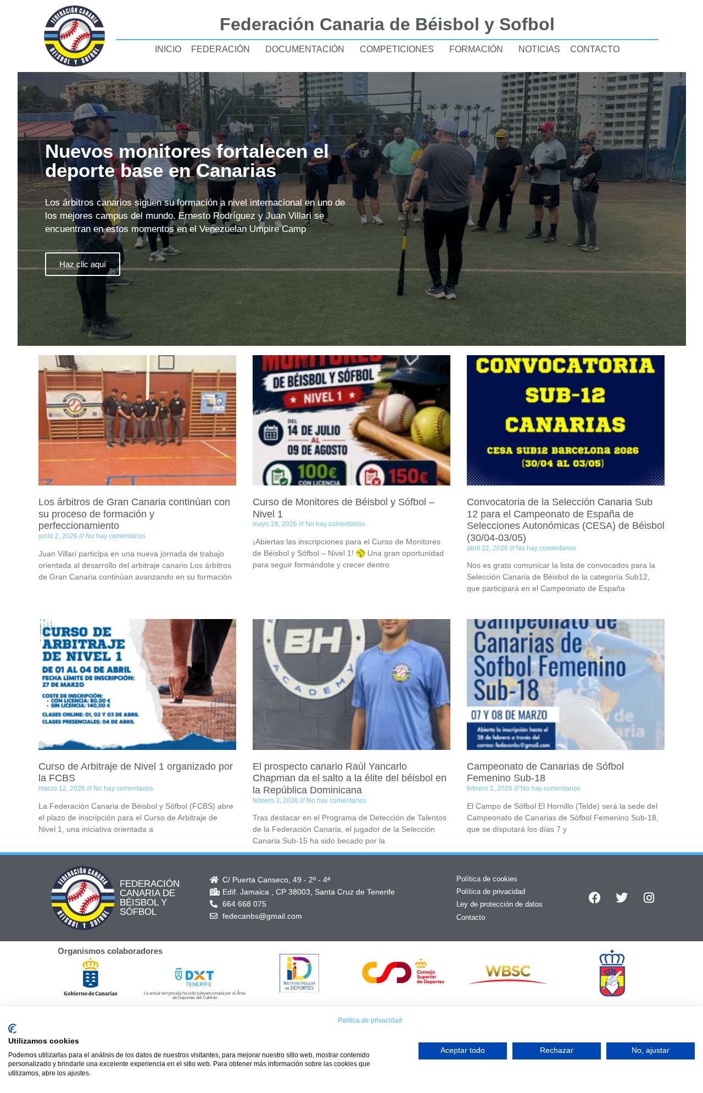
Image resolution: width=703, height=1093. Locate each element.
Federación (220, 49)
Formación (476, 49)
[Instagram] (649, 898)
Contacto (595, 49)
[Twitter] (622, 898)
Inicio (168, 49)
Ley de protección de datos (499, 904)
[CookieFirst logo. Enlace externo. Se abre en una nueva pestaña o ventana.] (12, 1029)
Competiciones (397, 49)
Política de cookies (486, 879)
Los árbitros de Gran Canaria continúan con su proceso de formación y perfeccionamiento (134, 513)
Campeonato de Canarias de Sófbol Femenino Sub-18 (545, 772)
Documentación (304, 49)
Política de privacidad (490, 891)
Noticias (539, 49)
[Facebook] (595, 898)
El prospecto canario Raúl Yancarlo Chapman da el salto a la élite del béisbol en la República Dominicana (350, 778)
